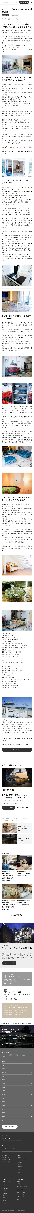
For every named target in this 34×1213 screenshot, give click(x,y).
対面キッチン (18, 803)
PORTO (5, 1191)
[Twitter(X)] (2, 19)
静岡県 (3, 1080)
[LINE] (9, 19)
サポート (19, 1199)
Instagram (2, 1148)
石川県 (3, 1076)
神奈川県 (4, 1072)
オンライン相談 (6, 1162)
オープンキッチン (7, 800)
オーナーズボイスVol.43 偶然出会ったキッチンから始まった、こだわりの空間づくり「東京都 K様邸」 (8, 877)
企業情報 (19, 1181)
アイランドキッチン (17, 800)
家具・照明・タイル (7, 1201)
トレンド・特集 (22, 1160)
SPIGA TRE (5, 818)
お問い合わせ (20, 1196)
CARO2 (5, 1193)
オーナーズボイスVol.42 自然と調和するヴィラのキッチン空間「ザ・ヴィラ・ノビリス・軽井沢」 (8, 906)
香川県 (3, 1105)
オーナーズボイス (22, 818)
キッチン (20, 1162)
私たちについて (6, 1159)
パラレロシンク (14, 820)
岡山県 (3, 1098)
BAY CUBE (6, 1188)
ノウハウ (20, 1169)
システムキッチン (6, 1181)
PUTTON (5, 1195)
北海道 (3, 1061)
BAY (4, 1186)
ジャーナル (10, 1023)
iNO (4, 1184)
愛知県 (3, 1083)
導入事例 (15, 1023)
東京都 (3, 1069)
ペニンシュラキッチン (8, 803)
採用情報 (19, 1184)
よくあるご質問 (21, 1192)
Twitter (10, 1148)
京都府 (3, 1087)
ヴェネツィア (13, 818)
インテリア (21, 1164)
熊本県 (3, 1112)
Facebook (6, 1148)
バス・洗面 (5, 1203)
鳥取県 (3, 1094)
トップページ (4, 1023)
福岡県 (3, 1109)
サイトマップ (20, 1194)
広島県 (3, 1101)
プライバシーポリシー (23, 1186)
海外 (3, 1120)
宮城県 (3, 1065)
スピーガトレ (5, 820)
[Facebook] (5, 19)
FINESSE (5, 1197)
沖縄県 (3, 1116)
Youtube (13, 1148)
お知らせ (19, 1172)
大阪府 (3, 1090)
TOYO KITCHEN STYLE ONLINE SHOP (13, 1141)
